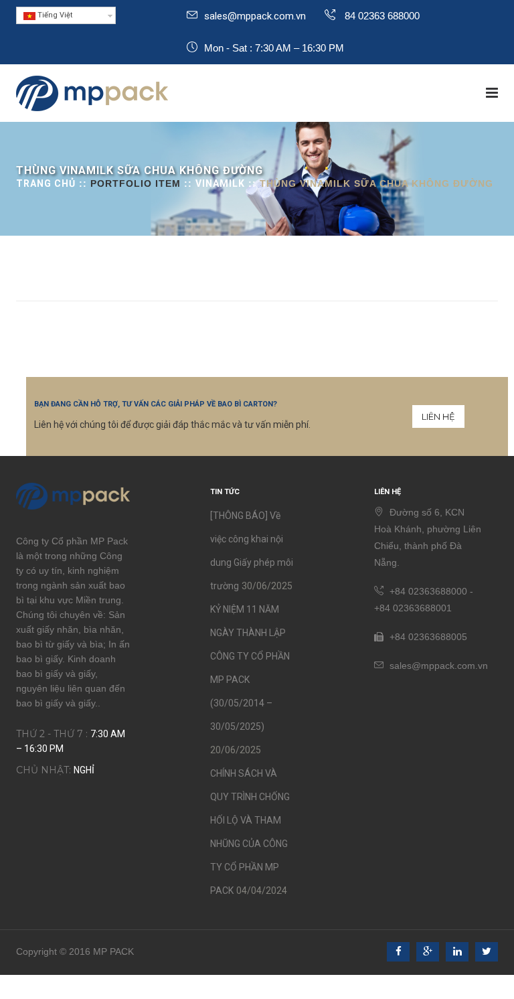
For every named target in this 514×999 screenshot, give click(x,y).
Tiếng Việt (53, 15)
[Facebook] (398, 952)
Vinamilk (220, 183)
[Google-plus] (427, 952)
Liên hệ (438, 416)
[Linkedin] (457, 952)
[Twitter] (486, 952)
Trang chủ (46, 183)
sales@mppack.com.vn (255, 16)
